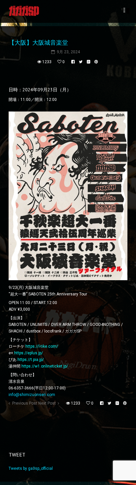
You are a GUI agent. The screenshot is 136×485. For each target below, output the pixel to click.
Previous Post (24, 403)
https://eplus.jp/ (28, 353)
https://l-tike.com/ (41, 346)
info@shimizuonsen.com (32, 394)
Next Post (47, 403)
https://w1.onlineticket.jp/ (44, 366)
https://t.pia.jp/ (30, 359)
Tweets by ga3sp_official (31, 468)
